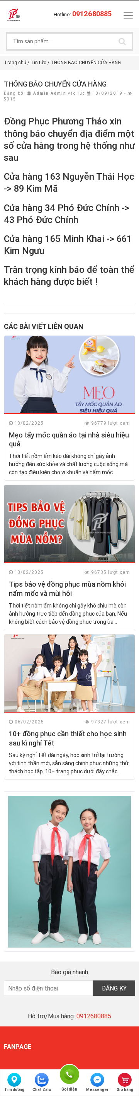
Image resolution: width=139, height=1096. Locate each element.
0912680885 (93, 1016)
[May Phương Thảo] (13, 14)
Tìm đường (14, 1089)
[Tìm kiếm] (122, 41)
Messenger (97, 1089)
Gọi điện (69, 1073)
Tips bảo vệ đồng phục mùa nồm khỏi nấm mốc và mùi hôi (67, 588)
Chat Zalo (41, 1089)
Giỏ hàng (125, 1089)
